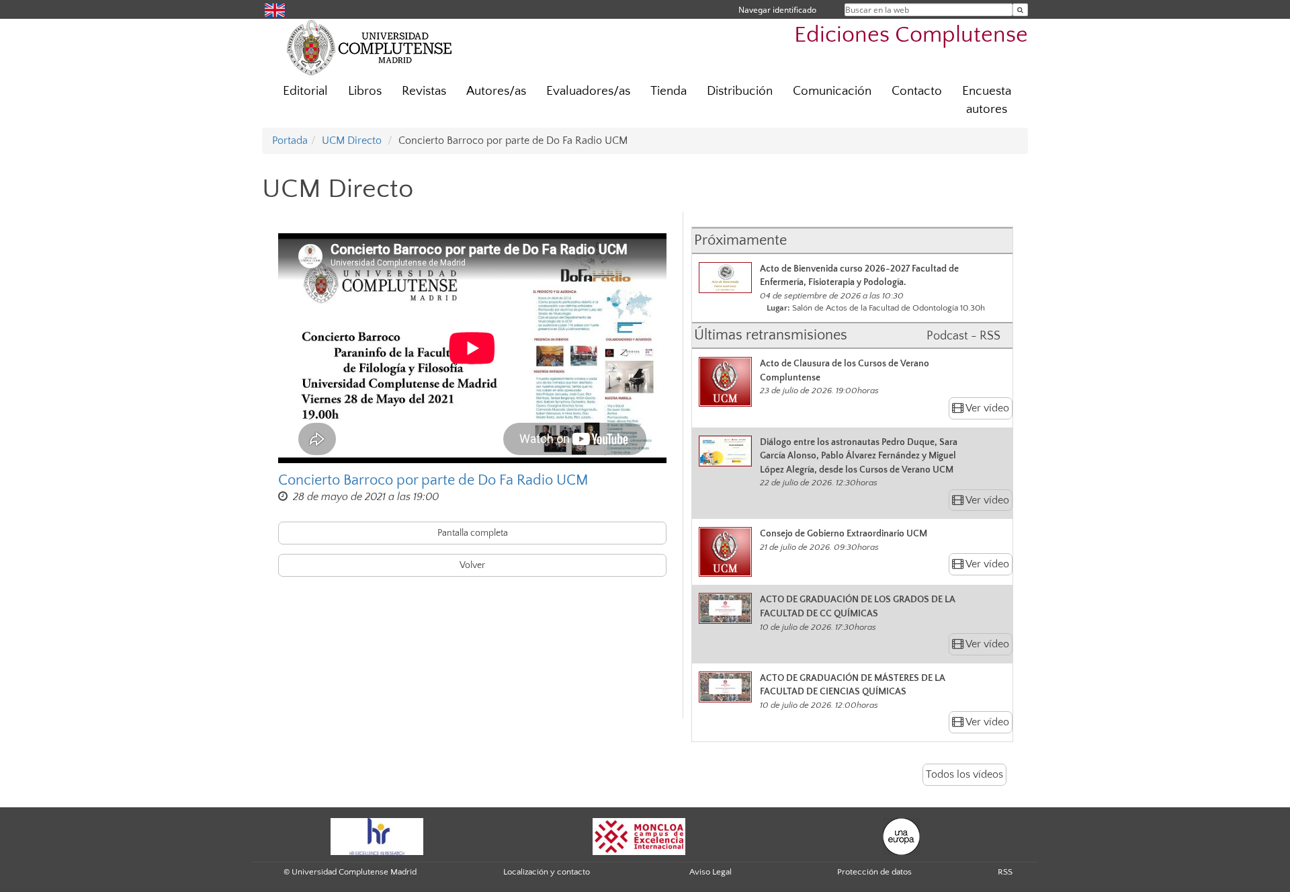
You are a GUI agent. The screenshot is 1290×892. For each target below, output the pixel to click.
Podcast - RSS (963, 336)
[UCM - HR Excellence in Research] (377, 835)
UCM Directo (352, 140)
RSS (1005, 872)
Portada (290, 140)
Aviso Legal (710, 872)
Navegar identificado (777, 9)
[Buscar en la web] (1020, 9)
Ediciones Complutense (911, 35)
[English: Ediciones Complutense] (275, 9)
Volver (472, 565)
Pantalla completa (472, 533)
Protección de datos (874, 872)
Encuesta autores (986, 100)
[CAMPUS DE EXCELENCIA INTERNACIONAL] (639, 835)
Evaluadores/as (588, 91)
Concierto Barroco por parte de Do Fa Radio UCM (433, 480)
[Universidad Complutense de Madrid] (369, 47)
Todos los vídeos (964, 774)
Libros (365, 91)
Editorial (305, 91)
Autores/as (496, 91)
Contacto (917, 91)
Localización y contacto (546, 872)
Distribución (740, 91)
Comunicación (832, 91)
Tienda (668, 91)
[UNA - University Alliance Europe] (901, 835)
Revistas (424, 91)
